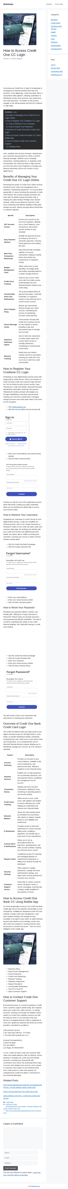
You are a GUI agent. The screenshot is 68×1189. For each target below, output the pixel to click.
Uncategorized (56, 49)
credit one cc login (11, 1104)
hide (15, 112)
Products (54, 42)
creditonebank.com (19, 407)
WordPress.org (56, 75)
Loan (53, 39)
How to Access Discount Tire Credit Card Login (20, 1091)
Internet (54, 35)
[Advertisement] (23, 74)
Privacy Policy (59, 4)
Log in (53, 65)
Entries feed (55, 68)
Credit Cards (9, 1102)
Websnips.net (36, 1186)
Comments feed (57, 71)
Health (53, 32)
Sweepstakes (56, 45)
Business (54, 20)
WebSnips (8, 4)
